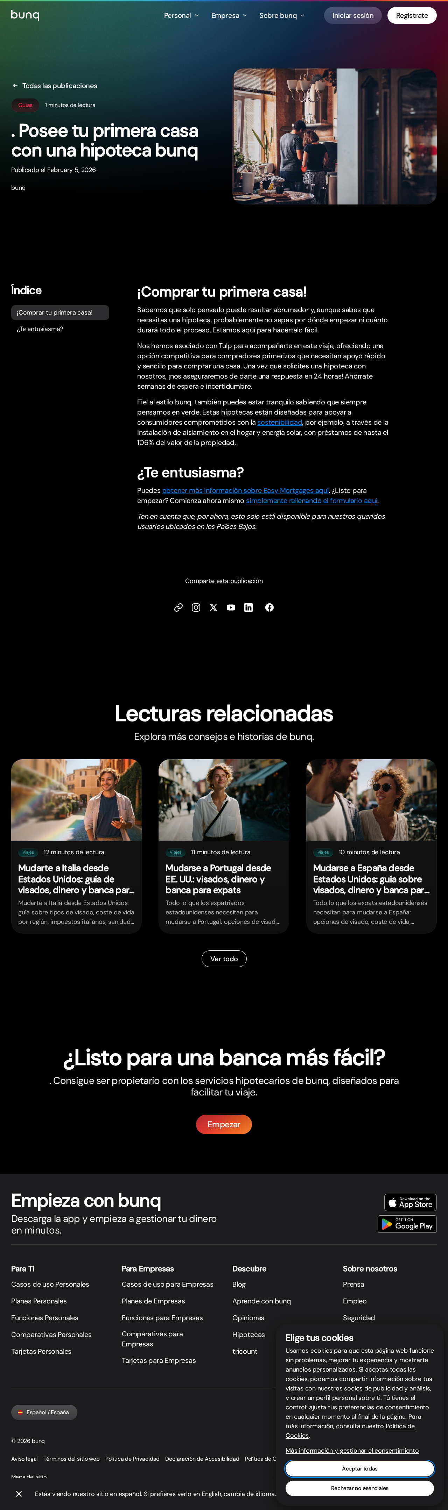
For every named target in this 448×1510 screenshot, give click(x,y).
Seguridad (359, 1317)
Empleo (355, 1301)
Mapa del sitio (29, 1477)
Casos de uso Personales (50, 1284)
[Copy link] (178, 607)
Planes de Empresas (153, 1301)
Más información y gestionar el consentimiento (352, 1450)
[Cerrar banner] (19, 1494)
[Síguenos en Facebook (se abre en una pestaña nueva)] (269, 607)
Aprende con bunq (261, 1301)
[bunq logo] (25, 15)
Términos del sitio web (71, 1458)
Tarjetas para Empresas (159, 1360)
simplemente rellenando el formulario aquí (311, 500)
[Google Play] (407, 1224)
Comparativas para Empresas (152, 1339)
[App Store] (410, 1202)
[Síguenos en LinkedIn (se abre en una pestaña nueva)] (248, 607)
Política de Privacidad (132, 1458)
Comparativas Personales (51, 1334)
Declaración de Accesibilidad (202, 1458)
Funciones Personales (44, 1317)
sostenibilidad (279, 422)
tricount (244, 1351)
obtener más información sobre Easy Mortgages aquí (245, 490)
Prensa (353, 1284)
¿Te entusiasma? (40, 329)
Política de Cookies (269, 1458)
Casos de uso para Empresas (168, 1284)
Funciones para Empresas (162, 1317)
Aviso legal (24, 1458)
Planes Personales (39, 1301)
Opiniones (248, 1317)
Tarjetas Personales (41, 1351)
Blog (239, 1284)
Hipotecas (248, 1334)
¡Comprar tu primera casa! (55, 312)
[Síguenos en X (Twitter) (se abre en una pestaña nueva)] (213, 607)
